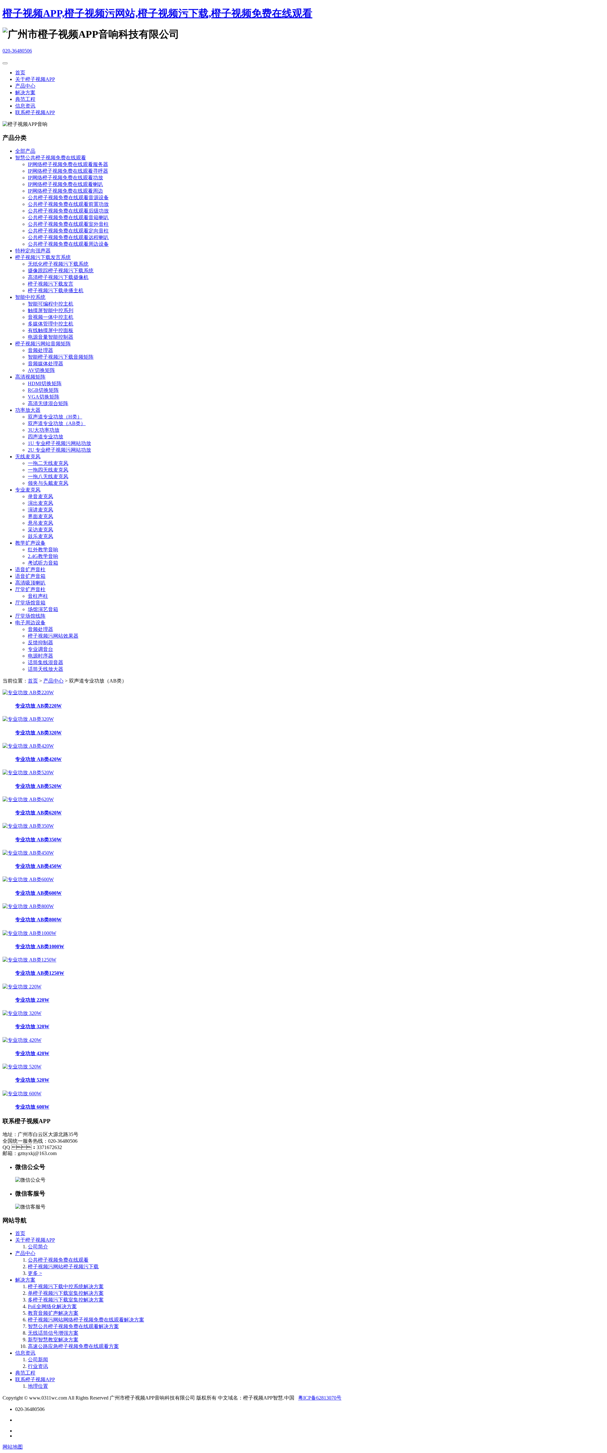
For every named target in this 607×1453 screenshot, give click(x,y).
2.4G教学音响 (43, 556)
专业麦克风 (27, 489)
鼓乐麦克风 (40, 536)
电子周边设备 (30, 622)
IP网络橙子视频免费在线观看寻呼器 (68, 171)
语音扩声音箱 (30, 576)
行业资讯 (38, 1366)
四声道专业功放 (45, 436)
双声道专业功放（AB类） (57, 423)
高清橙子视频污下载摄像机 (58, 277)
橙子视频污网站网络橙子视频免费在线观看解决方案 (86, 1319)
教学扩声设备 (30, 543)
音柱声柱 (38, 596)
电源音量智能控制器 (50, 337)
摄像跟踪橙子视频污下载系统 (61, 270)
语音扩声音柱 (30, 569)
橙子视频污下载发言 (50, 284)
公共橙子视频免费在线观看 (58, 1260)
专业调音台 (40, 649)
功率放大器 (27, 410)
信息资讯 (25, 105)
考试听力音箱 (43, 563)
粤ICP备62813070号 (319, 1397)
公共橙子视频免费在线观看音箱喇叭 (68, 217)
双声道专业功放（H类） (55, 416)
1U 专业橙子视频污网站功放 (59, 443)
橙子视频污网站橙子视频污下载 (63, 1266)
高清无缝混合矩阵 (48, 403)
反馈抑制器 (40, 642)
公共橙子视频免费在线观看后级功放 (68, 210)
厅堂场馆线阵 (30, 616)
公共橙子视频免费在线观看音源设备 (68, 197)
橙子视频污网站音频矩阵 (43, 343)
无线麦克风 (27, 456)
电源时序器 (40, 655)
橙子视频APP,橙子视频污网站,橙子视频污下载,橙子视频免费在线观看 (157, 13)
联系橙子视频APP (35, 112)
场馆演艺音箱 (43, 609)
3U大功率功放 (43, 430)
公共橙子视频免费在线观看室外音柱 (68, 224)
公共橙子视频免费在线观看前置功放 (68, 204)
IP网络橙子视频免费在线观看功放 (65, 177)
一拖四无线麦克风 (48, 470)
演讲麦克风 (40, 509)
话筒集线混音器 (45, 662)
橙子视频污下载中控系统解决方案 (66, 1286)
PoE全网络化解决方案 (52, 1306)
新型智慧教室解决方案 (53, 1339)
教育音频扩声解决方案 (53, 1313)
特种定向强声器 (33, 250)
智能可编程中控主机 (50, 303)
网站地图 (13, 1447)
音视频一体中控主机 (50, 317)
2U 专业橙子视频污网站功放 (59, 450)
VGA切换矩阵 (43, 396)
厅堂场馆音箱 (30, 602)
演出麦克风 (40, 503)
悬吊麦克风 (40, 523)
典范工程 (25, 99)
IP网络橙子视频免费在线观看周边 (65, 191)
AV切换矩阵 (41, 370)
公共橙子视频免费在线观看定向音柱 (68, 230)
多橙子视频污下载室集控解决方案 (66, 1299)
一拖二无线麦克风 (48, 463)
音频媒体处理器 (45, 363)
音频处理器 (40, 350)
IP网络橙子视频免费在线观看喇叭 (65, 184)
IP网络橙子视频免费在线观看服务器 (68, 164)
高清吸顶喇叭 (30, 582)
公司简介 (38, 1246)
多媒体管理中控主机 (50, 323)
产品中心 (25, 86)
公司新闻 (38, 1359)
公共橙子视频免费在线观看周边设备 (68, 244)
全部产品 (25, 151)
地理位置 (38, 1386)
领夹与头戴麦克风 (48, 483)
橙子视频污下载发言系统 (43, 257)
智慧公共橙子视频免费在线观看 (50, 157)
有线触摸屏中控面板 (50, 330)
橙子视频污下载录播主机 (55, 290)
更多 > (35, 1273)
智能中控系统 (30, 297)
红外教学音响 (43, 549)
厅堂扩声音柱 (30, 589)
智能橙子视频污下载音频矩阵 (61, 357)
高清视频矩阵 (30, 377)
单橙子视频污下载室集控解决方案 (66, 1293)
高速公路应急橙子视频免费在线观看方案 (73, 1346)
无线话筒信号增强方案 (53, 1333)
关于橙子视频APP (35, 79)
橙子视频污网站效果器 (53, 636)
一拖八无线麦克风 (48, 476)
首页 (20, 72)
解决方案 (25, 92)
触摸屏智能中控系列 (50, 310)
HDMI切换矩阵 (45, 383)
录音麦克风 (40, 496)
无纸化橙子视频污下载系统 (58, 264)
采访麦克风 (40, 529)
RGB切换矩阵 (43, 390)
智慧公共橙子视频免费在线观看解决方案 (73, 1326)
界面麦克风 (40, 516)
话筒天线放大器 (45, 669)
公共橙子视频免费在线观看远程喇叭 (68, 237)
